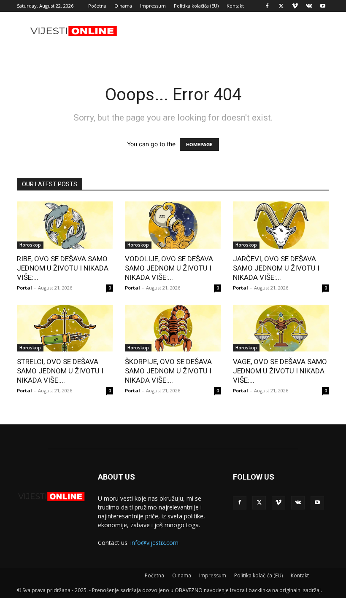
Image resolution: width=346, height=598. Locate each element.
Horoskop (30, 245)
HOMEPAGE (199, 144)
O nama (123, 6)
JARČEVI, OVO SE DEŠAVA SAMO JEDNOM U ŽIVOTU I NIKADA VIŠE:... (276, 268)
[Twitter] (281, 6)
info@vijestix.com (154, 543)
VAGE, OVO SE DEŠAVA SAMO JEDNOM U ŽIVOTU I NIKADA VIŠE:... (280, 370)
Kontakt (235, 6)
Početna (97, 6)
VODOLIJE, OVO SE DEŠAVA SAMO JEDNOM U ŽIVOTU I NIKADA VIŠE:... (169, 268)
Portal (24, 287)
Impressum (153, 6)
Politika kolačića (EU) (196, 6)
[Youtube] (322, 6)
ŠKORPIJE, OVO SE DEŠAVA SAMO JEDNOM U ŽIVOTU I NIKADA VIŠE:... (168, 370)
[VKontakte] (309, 6)
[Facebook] (267, 6)
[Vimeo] (295, 6)
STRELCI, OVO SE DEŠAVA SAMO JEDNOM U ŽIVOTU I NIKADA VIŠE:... (60, 370)
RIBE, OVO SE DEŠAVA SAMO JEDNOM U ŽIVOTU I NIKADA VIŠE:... (62, 268)
